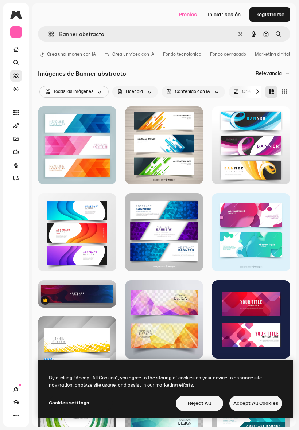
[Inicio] (16, 49)
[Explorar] (16, 89)
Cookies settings (69, 403)
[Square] (284, 92)
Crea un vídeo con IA (133, 54)
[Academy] (16, 402)
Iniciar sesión (224, 14)
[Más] (16, 415)
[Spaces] (16, 126)
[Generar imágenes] (16, 139)
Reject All (199, 403)
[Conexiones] (16, 389)
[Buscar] (16, 63)
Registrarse (269, 14)
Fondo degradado (228, 54)
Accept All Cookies (255, 403)
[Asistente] (16, 178)
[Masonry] (271, 92)
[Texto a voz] (16, 165)
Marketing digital (272, 54)
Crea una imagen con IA (71, 54)
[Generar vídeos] (16, 152)
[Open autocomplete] (48, 34)
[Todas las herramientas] (16, 112)
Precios (188, 14)
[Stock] (16, 76)
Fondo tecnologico (182, 54)
